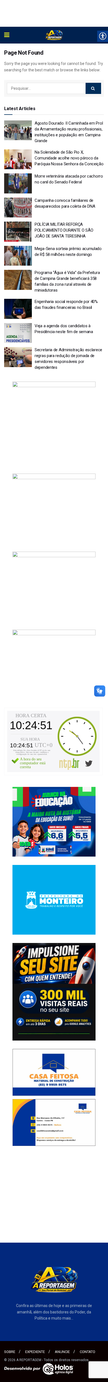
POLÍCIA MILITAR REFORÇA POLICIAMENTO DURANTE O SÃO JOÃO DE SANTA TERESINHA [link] (64, 230)
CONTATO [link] (87, 1352)
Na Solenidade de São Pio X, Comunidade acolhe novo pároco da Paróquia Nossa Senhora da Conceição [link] (69, 158)
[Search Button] (93, 88)
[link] (6, 35)
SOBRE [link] (9, 1352)
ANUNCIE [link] (62, 1352)
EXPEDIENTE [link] (35, 1352)
